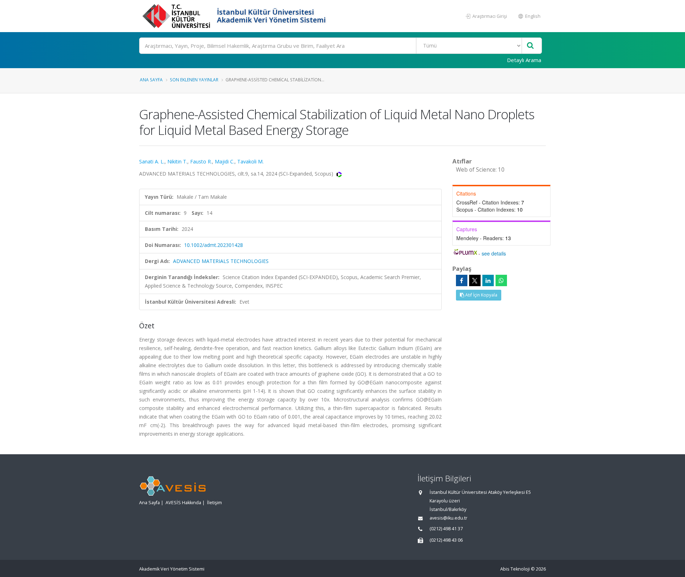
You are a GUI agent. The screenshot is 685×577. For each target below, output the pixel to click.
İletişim (214, 503)
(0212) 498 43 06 (446, 540)
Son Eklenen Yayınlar (194, 79)
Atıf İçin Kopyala (480, 295)
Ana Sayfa (151, 79)
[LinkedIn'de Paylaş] (488, 280)
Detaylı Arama (524, 60)
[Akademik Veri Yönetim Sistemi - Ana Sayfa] (177, 16)
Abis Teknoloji (515, 569)
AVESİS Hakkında (183, 503)
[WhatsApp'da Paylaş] (501, 280)
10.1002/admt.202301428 (213, 245)
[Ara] (530, 46)
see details (494, 253)
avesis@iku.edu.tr (448, 518)
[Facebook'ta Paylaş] (461, 280)
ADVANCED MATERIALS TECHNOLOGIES (221, 261)
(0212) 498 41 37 (446, 529)
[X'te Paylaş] (475, 280)
